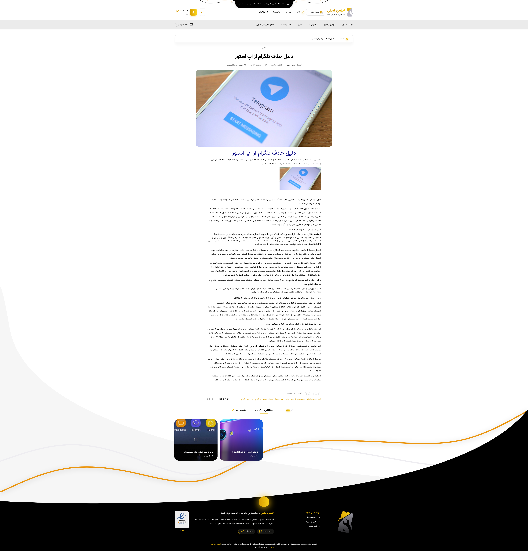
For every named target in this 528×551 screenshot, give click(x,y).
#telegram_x (313, 399)
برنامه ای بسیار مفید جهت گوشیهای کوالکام (261, 4)
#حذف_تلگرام (247, 399)
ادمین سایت (216, 544)
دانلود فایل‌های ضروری (265, 24)
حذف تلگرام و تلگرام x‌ (252, 159)
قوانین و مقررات (329, 24)
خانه (342, 38)
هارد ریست (287, 24)
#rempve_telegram (284, 399)
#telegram (300, 399)
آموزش (313, 24)
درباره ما (289, 12)
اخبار (300, 24)
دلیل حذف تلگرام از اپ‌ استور (323, 38)
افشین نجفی (291, 65)
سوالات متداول (347, 24)
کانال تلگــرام (263, 12)
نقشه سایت (313, 526)
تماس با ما (276, 12)
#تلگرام (258, 399)
